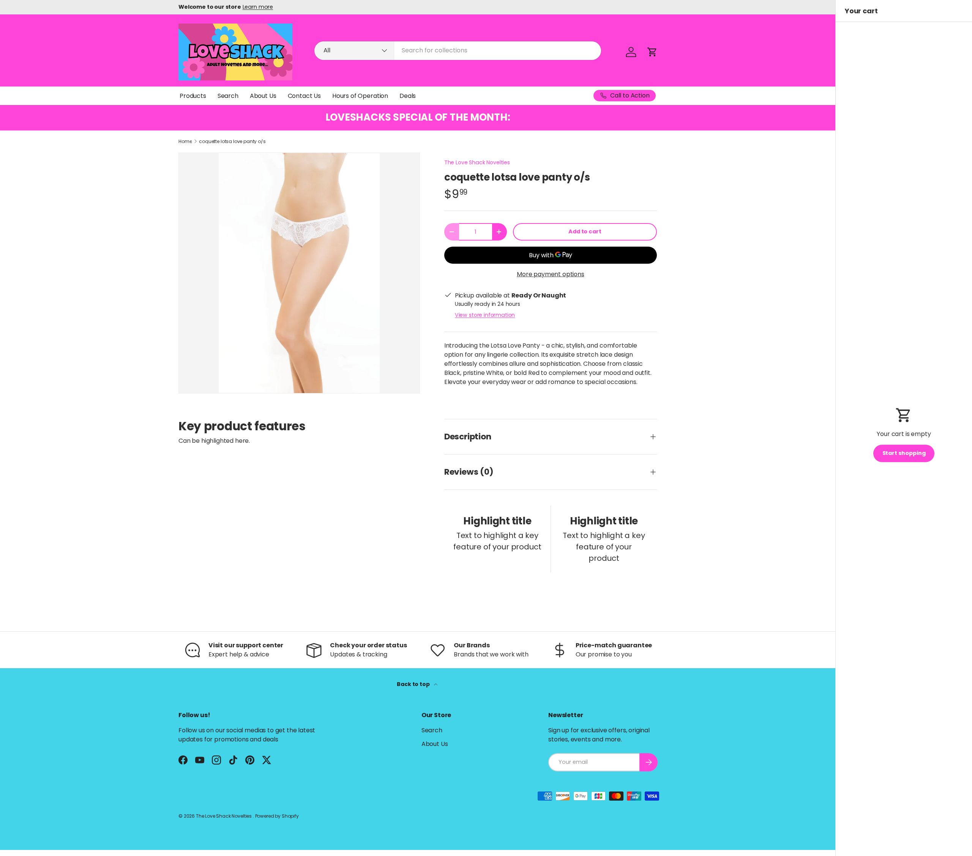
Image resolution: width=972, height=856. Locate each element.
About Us (263, 95)
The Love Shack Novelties (477, 162)
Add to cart (584, 231)
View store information (485, 315)
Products (193, 95)
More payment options (550, 274)
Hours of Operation (360, 95)
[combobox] (457, 50)
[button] (652, 52)
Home (185, 141)
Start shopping (904, 453)
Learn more (258, 7)
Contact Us (304, 95)
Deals (407, 95)
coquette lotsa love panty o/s (232, 141)
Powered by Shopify (277, 816)
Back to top (414, 684)
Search (228, 95)
